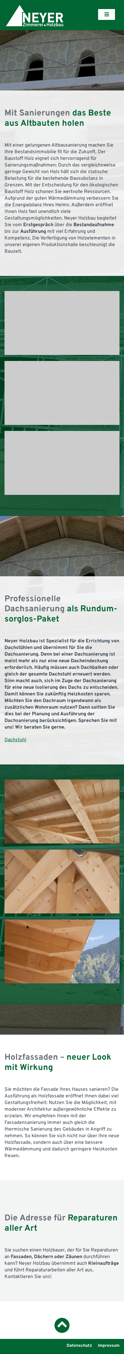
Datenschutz (79, 1345)
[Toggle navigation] (106, 14)
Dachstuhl (15, 740)
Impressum (108, 1345)
